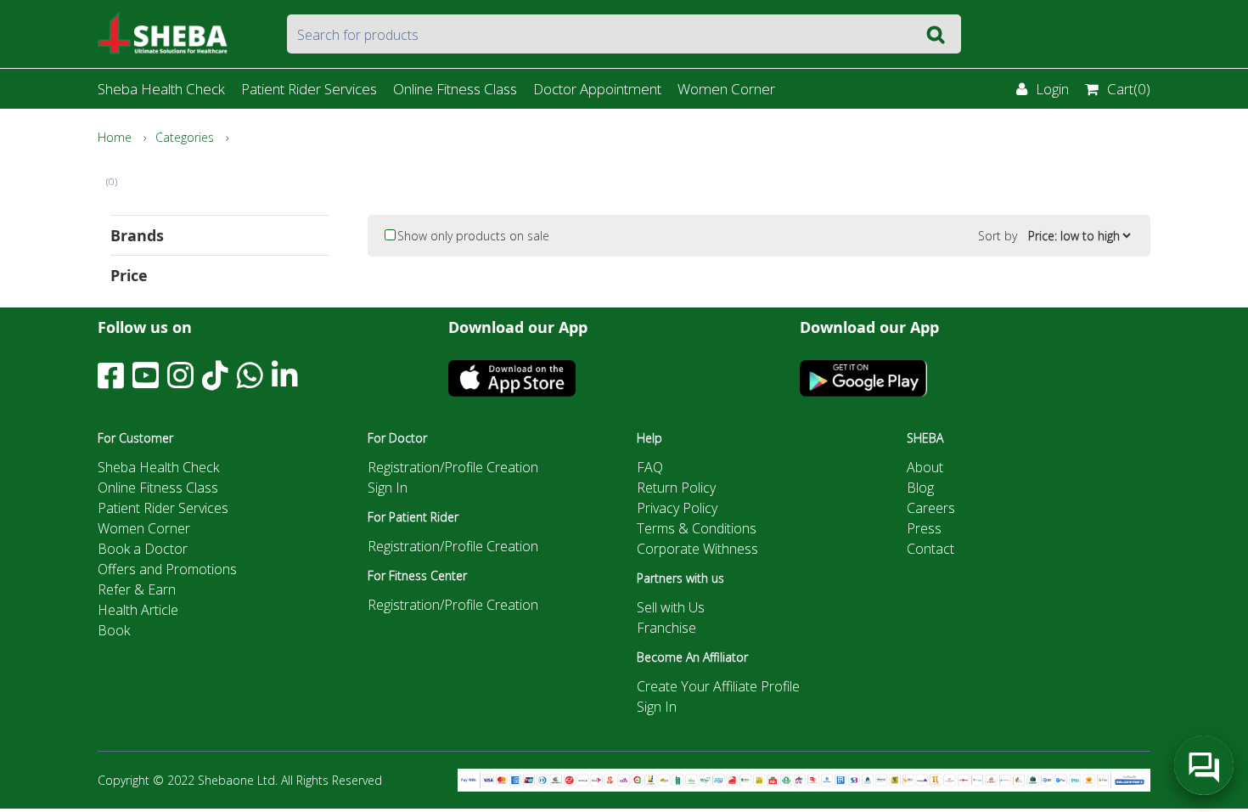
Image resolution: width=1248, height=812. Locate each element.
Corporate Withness (697, 548)
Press (924, 528)
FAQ (650, 467)
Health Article (138, 610)
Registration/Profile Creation (453, 467)
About (925, 467)
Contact (930, 548)
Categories (184, 137)
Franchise (666, 627)
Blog (920, 487)
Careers (931, 508)
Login (1052, 89)
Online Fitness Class (455, 89)
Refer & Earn (137, 589)
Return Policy (676, 487)
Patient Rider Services (309, 89)
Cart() (1128, 89)
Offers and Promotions (167, 569)
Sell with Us (671, 607)
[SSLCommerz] (804, 779)
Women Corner (726, 89)
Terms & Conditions (696, 528)
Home (115, 137)
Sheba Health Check (161, 89)
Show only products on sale (473, 236)
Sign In (388, 487)
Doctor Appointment (597, 89)
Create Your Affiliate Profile (718, 686)
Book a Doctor (143, 548)
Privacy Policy (677, 508)
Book (114, 630)
